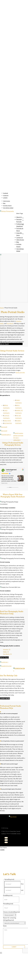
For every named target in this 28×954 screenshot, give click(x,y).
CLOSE (2, 849)
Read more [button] (5, 483)
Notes (5, 926)
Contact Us (19, 237)
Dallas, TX (6, 652)
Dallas (2, 323)
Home (2, 308)
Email (7, 895)
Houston (18, 321)
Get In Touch (4, 344)
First (22, 884)
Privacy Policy (13, 831)
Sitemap (19, 833)
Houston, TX (6, 649)
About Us (19, 217)
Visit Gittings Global (8, 208)
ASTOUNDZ (13, 833)
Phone (8, 904)
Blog (4, 203)
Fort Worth (10, 323)
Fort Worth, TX (7, 654)
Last (22, 890)
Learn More (5, 698)
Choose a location (11, 912)
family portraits (20, 372)
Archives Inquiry (7, 205)
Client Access (6, 201)
